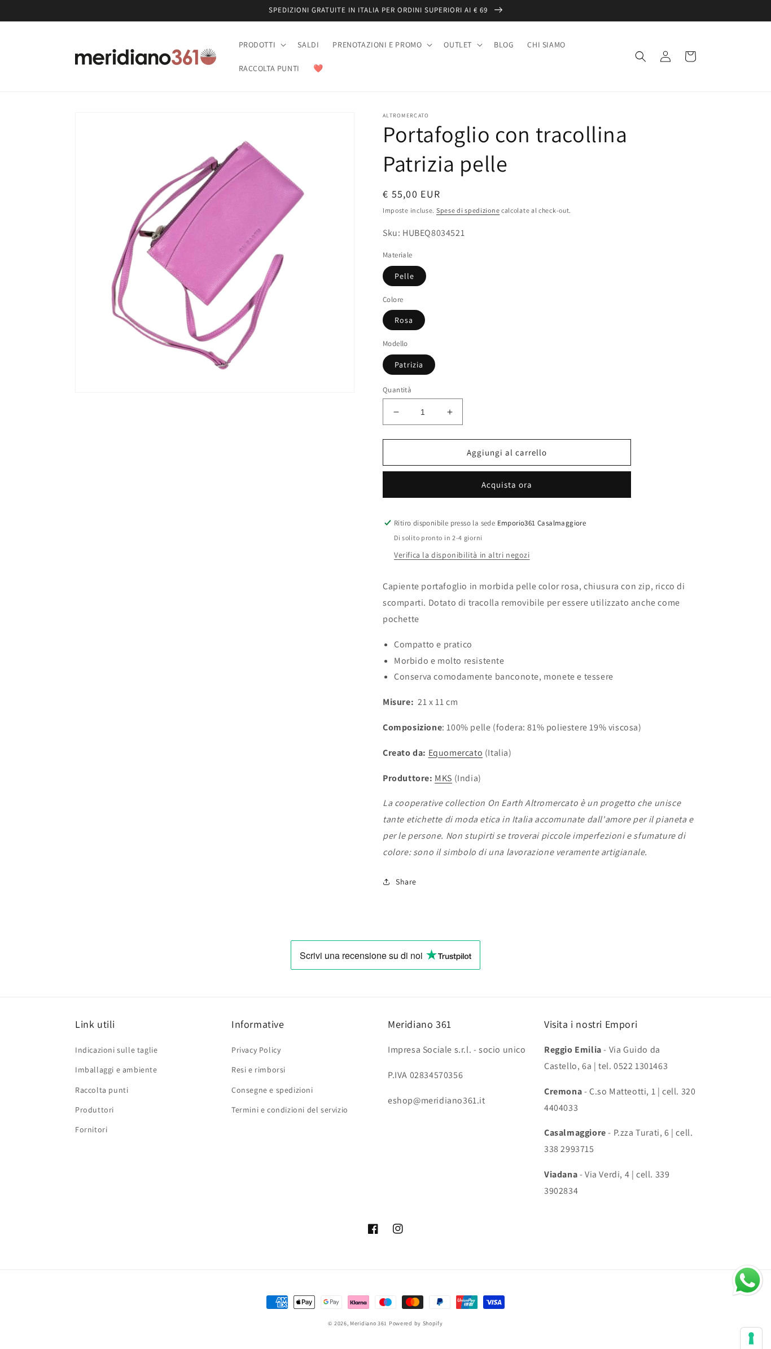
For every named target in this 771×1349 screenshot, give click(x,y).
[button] (261, 44)
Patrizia (409, 365)
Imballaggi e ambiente (116, 1070)
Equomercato (455, 753)
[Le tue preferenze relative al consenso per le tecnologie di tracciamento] (751, 1338)
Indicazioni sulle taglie (116, 1050)
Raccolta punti (101, 1090)
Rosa (404, 320)
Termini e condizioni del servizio (289, 1110)
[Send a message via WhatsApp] (747, 1280)
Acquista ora (506, 484)
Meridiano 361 (368, 1323)
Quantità (397, 390)
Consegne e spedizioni (272, 1090)
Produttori (94, 1110)
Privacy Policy (256, 1050)
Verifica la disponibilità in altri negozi (462, 555)
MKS (443, 778)
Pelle (404, 276)
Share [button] (406, 882)
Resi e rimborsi (258, 1070)
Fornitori (91, 1129)
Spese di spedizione (468, 210)
